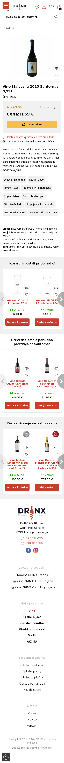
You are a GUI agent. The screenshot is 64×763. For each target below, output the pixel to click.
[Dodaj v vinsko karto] (56, 76)
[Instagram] (36, 550)
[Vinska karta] (51, 7)
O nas (32, 713)
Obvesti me (34, 124)
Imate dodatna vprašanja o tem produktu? (30, 137)
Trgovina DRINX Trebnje (32, 575)
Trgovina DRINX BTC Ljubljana (32, 581)
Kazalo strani (32, 689)
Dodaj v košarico (17, 322)
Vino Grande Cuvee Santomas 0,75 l (17, 383)
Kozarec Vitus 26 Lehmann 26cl (17, 302)
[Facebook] (28, 550)
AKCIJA (32, 641)
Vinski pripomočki (32, 629)
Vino (32, 610)
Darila (32, 635)
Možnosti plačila (32, 677)
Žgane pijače (32, 617)
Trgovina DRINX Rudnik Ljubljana (32, 587)
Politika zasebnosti (32, 665)
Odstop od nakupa (32, 683)
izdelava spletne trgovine (25, 747)
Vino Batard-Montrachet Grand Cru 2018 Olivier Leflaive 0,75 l (47, 464)
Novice (32, 719)
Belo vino (11, 28)
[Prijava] (44, 7)
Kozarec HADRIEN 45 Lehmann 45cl (47, 302)
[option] (32, 56)
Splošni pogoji (32, 671)
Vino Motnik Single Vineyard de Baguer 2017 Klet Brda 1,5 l (17, 464)
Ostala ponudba (32, 623)
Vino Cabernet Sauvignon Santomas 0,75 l (47, 383)
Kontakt (32, 725)
